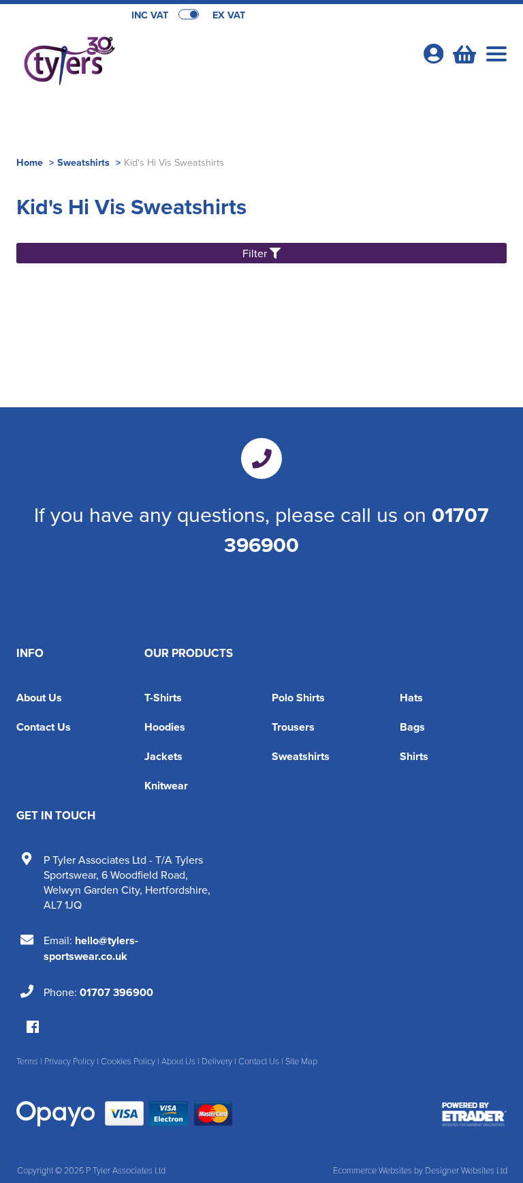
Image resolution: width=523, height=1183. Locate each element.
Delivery (217, 1061)
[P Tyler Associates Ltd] (139, 58)
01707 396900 (116, 992)
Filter (256, 253)
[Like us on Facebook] (33, 1028)
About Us (39, 697)
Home (29, 162)
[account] (433, 53)
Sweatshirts (83, 162)
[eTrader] (474, 1113)
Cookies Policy (128, 1061)
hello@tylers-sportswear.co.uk (91, 948)
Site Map (301, 1061)
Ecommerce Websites (372, 1170)
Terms (27, 1061)
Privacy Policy (69, 1061)
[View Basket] (463, 52)
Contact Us (43, 727)
